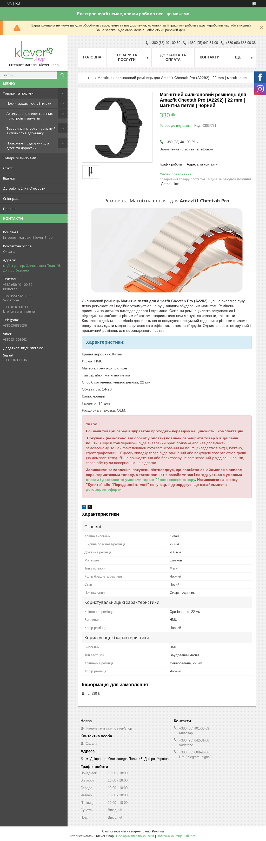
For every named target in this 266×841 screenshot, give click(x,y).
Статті (8, 168)
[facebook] (84, 508)
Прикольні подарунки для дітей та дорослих (27, 145)
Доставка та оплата (173, 57)
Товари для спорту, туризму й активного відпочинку (31, 130)
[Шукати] (62, 75)
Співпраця (11, 198)
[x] (90, 508)
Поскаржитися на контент (135, 836)
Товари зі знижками (19, 158)
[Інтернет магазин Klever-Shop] (34, 51)
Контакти (210, 57)
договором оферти (104, 489)
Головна (92, 57)
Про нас (9, 208)
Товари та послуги (18, 93)
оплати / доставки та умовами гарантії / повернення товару (140, 480)
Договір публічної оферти (24, 188)
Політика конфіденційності (176, 836)
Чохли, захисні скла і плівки (28, 103)
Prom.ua (158, 831)
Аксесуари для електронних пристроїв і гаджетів (29, 116)
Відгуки (9, 178)
